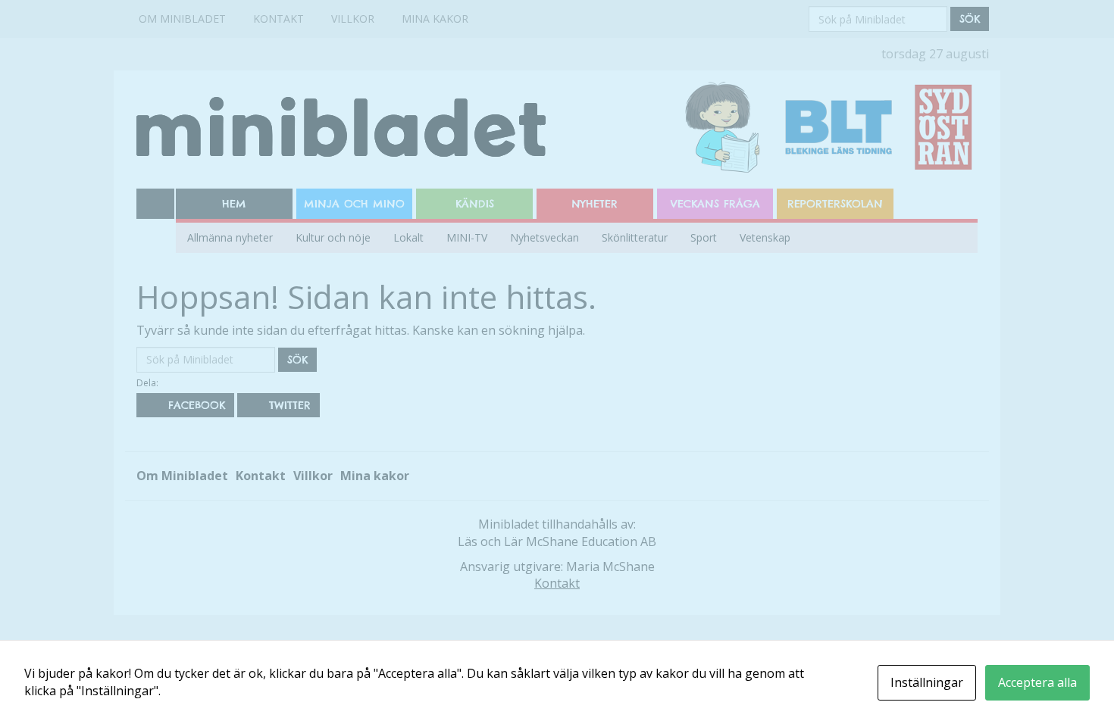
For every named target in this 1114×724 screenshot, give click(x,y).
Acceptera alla (1037, 682)
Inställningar (926, 682)
